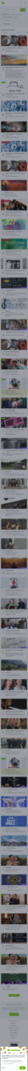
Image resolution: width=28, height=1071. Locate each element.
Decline (3, 1068)
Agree (22, 1068)
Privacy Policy (10, 1063)
